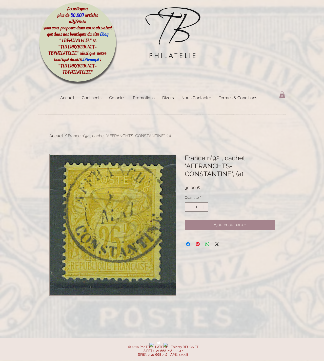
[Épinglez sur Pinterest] (198, 244)
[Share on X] (217, 244)
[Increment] (204, 207)
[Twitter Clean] (158, 343)
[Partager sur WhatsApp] (207, 244)
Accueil (56, 135)
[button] (282, 94)
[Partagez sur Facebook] (188, 244)
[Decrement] (189, 207)
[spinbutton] (196, 207)
